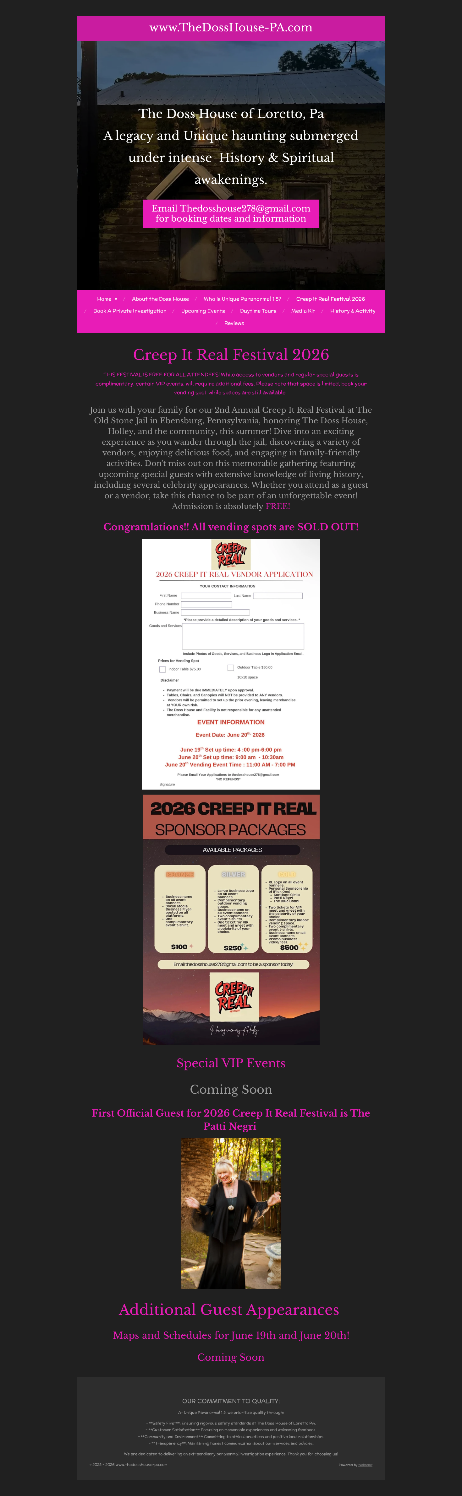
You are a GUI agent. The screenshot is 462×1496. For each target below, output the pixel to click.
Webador (365, 1464)
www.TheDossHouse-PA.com (231, 27)
